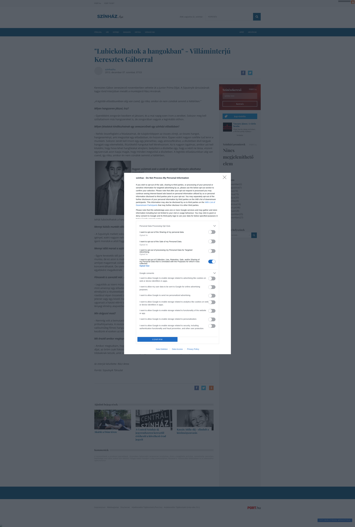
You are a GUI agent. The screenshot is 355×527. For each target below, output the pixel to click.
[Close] (225, 178)
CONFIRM (157, 339)
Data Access (177, 349)
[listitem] (177, 225)
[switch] (211, 232)
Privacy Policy (193, 349)
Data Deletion (162, 349)
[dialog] (177, 263)
